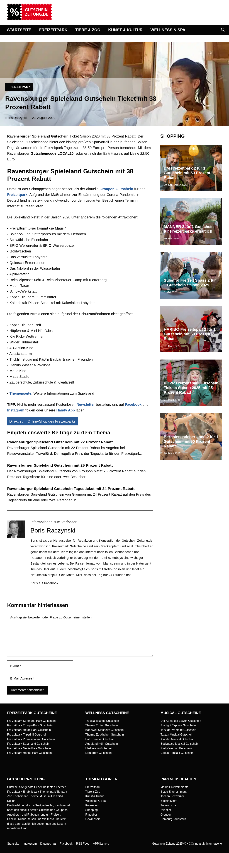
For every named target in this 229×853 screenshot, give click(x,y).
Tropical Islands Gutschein (102, 720)
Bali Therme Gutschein (99, 739)
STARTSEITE (19, 30)
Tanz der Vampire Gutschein (178, 729)
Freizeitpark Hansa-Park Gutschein (29, 752)
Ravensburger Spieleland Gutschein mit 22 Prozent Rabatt (60, 442)
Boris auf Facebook (44, 583)
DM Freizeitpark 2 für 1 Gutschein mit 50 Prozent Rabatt (187, 173)
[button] (223, 30)
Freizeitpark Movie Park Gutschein (29, 748)
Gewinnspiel (93, 819)
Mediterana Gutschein (99, 748)
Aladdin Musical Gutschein (177, 739)
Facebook (133, 404)
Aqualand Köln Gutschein (101, 743)
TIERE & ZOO (87, 30)
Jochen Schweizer (172, 796)
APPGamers (101, 843)
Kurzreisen (92, 805)
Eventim (165, 809)
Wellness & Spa (95, 800)
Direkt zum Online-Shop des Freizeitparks (42, 421)
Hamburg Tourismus (173, 819)
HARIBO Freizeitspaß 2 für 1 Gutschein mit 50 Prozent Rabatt (190, 334)
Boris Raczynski (16, 118)
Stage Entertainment (173, 791)
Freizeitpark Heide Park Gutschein (29, 729)
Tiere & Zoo (92, 791)
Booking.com (168, 800)
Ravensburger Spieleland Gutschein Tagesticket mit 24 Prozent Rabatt (71, 488)
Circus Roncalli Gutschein (177, 752)
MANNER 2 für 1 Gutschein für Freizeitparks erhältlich (189, 228)
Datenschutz (48, 843)
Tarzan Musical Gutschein (176, 734)
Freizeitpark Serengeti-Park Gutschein (31, 720)
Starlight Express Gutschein (178, 725)
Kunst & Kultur (94, 796)
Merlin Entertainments (174, 787)
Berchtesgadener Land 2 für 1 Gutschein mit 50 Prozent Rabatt (191, 442)
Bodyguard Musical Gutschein (179, 743)
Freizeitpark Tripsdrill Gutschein (27, 734)
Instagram (15, 410)
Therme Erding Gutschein (101, 725)
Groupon (166, 814)
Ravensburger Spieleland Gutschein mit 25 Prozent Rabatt (60, 465)
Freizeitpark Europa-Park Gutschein (30, 725)
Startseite (13, 843)
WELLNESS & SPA (167, 30)
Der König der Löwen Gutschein (180, 720)
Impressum (30, 843)
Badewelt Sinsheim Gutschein (104, 729)
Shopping (91, 809)
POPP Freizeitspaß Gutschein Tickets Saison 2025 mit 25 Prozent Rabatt (191, 388)
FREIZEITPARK (53, 30)
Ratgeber (91, 814)
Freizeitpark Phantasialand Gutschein (31, 739)
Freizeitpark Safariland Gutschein (28, 743)
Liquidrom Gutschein (98, 752)
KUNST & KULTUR (125, 30)
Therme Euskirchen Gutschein (104, 734)
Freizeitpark (92, 787)
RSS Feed (82, 843)
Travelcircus (168, 805)
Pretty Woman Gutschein (176, 748)
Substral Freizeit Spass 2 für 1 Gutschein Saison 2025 (190, 282)
